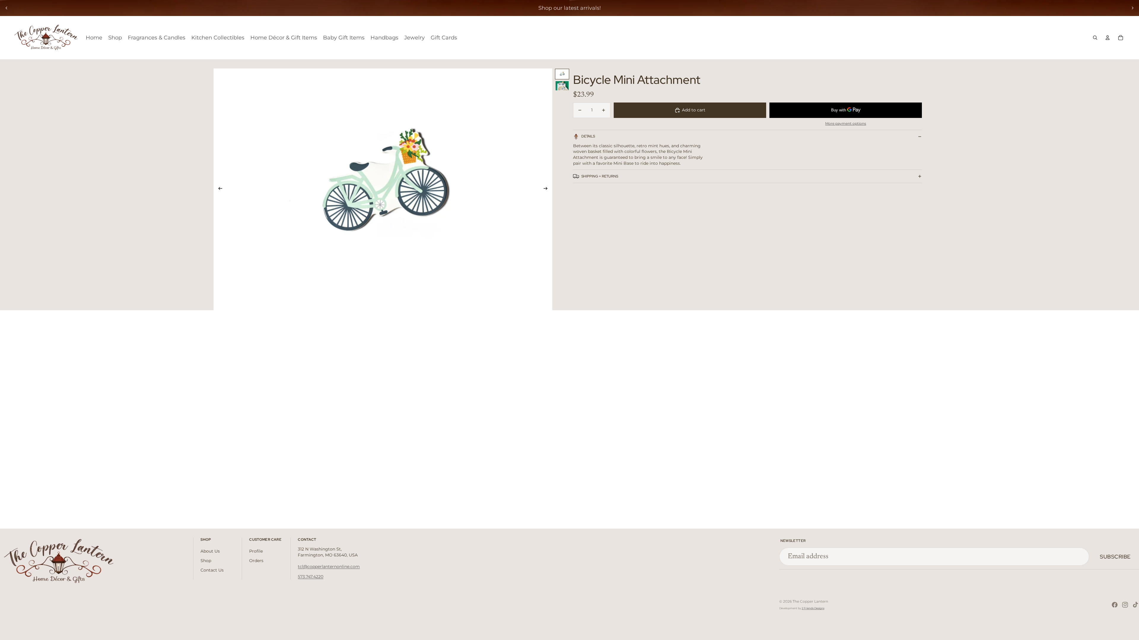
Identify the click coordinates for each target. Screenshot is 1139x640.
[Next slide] (1132, 8)
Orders (256, 560)
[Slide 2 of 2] (562, 85)
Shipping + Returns (599, 176)
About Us (210, 551)
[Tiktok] (1135, 604)
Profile (256, 551)
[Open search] (1095, 37)
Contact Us (212, 570)
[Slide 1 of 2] (562, 74)
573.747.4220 (310, 576)
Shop (206, 560)
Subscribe (1115, 556)
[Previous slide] (6, 8)
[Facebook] (1114, 604)
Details (588, 136)
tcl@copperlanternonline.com (329, 566)
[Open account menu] (1107, 37)
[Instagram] (1125, 604)
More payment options (845, 123)
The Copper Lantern (810, 601)
